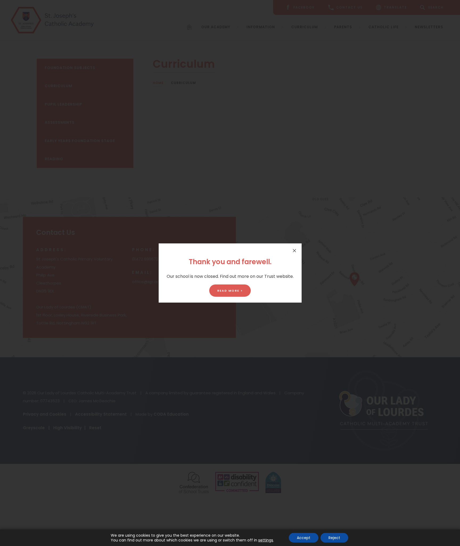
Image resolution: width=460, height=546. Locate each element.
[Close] (294, 250)
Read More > (230, 290)
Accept (303, 537)
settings (265, 540)
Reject (334, 537)
